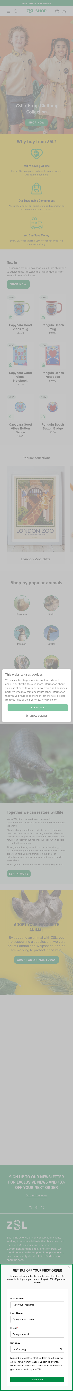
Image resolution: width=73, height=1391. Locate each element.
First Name (17, 1298)
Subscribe (37, 1379)
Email (13, 1328)
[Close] (69, 1267)
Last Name (16, 1313)
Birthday (15, 1343)
